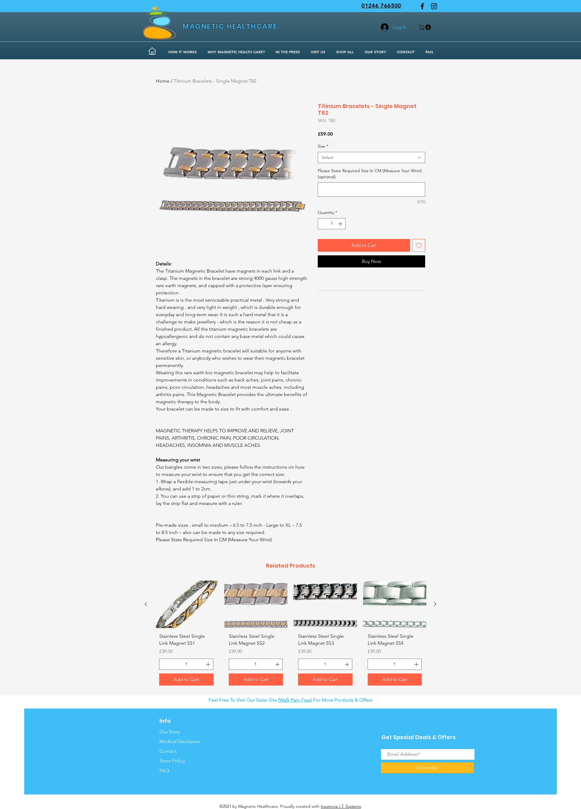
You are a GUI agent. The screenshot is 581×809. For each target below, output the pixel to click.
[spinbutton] (331, 223)
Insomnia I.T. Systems (341, 806)
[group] (290, 635)
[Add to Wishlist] (418, 245)
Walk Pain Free (295, 700)
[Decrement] (322, 223)
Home (162, 81)
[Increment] (341, 223)
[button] (425, 27)
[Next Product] (435, 604)
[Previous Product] (145, 604)
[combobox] (371, 157)
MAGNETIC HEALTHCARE (230, 26)
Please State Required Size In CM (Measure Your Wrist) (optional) (370, 173)
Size (323, 146)
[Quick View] (186, 604)
